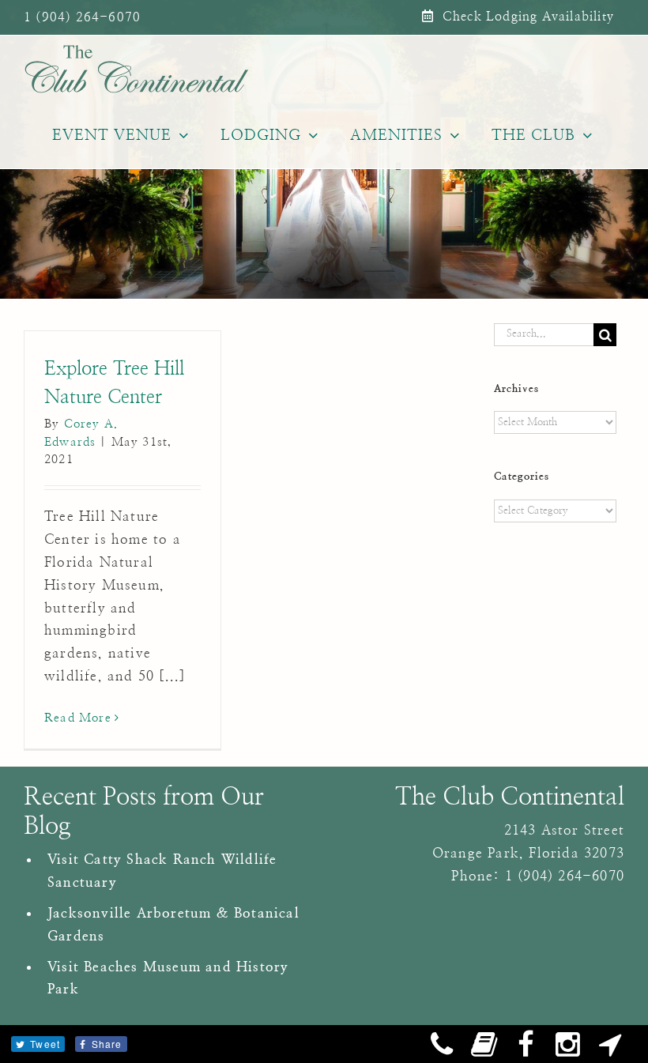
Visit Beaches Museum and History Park (167, 978)
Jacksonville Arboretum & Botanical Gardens (173, 925)
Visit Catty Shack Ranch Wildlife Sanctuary (162, 871)
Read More (77, 718)
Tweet (45, 1043)
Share (107, 1043)
